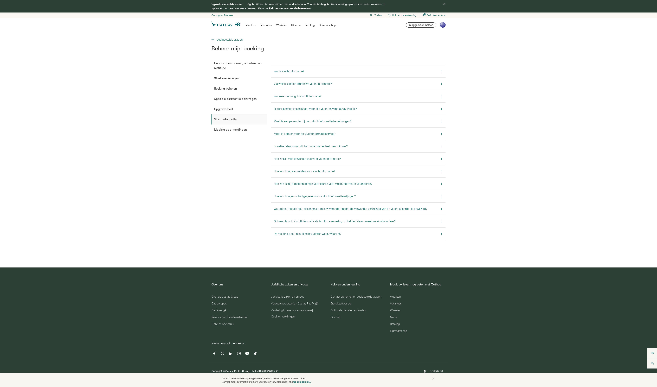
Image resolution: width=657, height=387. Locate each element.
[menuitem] (239, 65)
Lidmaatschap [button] (327, 25)
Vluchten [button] (251, 25)
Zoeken (378, 15)
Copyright (216, 371)
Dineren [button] (296, 25)
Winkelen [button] (281, 25)
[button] (434, 378)
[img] (444, 4)
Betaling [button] (310, 25)
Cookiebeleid (301, 381)
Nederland (436, 371)
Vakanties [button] (266, 25)
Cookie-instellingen (283, 316)
